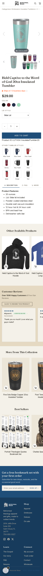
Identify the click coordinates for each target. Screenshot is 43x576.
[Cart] (40, 3)
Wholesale (28, 564)
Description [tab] (12, 185)
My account (28, 552)
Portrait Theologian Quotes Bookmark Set (16, 453)
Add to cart (21, 136)
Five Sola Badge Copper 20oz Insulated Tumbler (15, 396)
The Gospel (8, 552)
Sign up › (34, 488)
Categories (6, 9)
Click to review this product (17, 304)
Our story (7, 556)
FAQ (5, 560)
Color (5, 101)
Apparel (27, 509)
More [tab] (36, 185)
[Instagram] (4, 539)
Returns (6, 564)
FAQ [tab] (25, 185)
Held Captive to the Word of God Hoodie (15, 274)
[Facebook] (8, 539)
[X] (12, 539)
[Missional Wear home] (21, 3)
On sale (27, 521)
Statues (27, 517)
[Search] (35, 3)
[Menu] (3, 3)
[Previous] (4, 34)
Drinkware (15, 9)
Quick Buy (6, 266)
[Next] (39, 34)
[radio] (3, 105)
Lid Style (6, 110)
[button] (8, 568)
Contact (27, 560)
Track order (28, 556)
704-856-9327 (9, 534)
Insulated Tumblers (28, 9)
